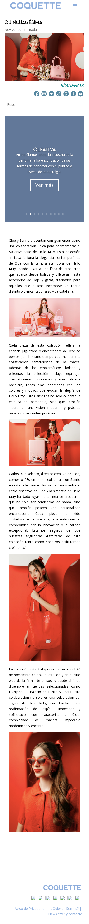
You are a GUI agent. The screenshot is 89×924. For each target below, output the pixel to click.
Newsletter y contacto (65, 914)
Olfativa (44, 149)
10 (63, 214)
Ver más (44, 185)
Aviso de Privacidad (29, 908)
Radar (33, 29)
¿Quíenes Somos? (65, 908)
